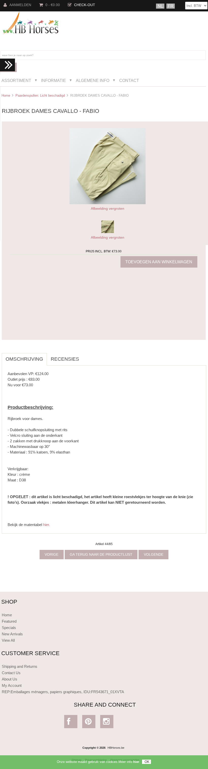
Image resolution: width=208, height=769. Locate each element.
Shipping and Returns (19, 666)
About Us (9, 679)
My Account (12, 685)
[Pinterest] (88, 723)
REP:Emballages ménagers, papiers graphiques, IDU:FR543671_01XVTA (63, 692)
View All (8, 640)
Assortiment (16, 80)
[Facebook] (70, 723)
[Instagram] (106, 723)
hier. (46, 524)
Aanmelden (20, 5)
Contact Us (11, 673)
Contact (129, 80)
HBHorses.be (116, 747)
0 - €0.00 (52, 5)
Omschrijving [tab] (24, 359)
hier (136, 762)
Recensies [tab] (65, 359)
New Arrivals (12, 634)
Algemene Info (92, 80)
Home (6, 95)
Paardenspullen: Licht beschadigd (40, 95)
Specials (9, 627)
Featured (9, 621)
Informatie (53, 80)
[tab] (87, 356)
